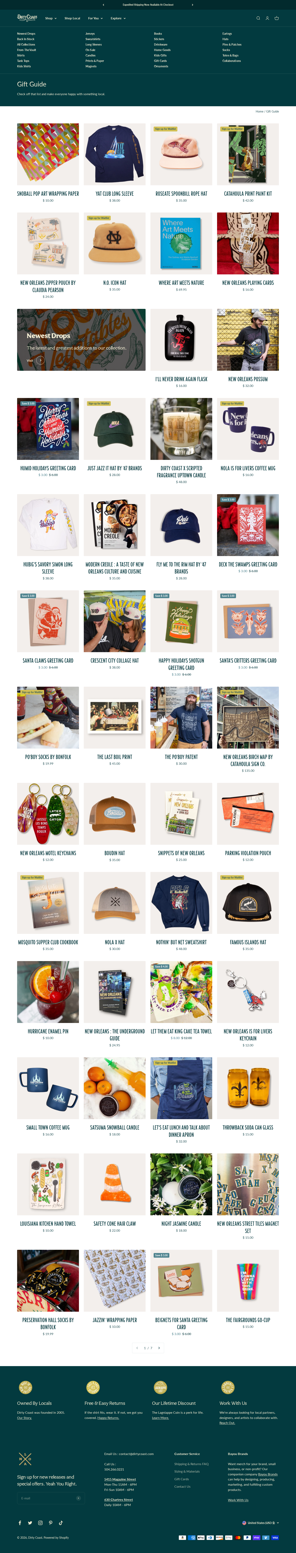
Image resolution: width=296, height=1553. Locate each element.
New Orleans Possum (248, 379)
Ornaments (161, 66)
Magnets (91, 66)
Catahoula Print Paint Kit (248, 193)
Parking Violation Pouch (248, 853)
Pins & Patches (232, 44)
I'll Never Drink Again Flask (181, 379)
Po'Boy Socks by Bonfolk (48, 757)
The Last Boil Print (114, 757)
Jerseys (90, 33)
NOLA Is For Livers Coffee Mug (248, 468)
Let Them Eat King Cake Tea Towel (181, 1031)
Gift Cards (160, 60)
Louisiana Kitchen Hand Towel (48, 1223)
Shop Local (72, 18)
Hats (226, 39)
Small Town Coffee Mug (48, 1127)
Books (158, 33)
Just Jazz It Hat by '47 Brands (114, 468)
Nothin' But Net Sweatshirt (181, 942)
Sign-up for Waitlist (165, 128)
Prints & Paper (95, 60)
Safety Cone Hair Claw (115, 1223)
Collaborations (232, 60)
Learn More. (160, 1418)
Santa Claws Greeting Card (48, 660)
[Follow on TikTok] (61, 1523)
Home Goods (162, 50)
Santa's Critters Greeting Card (248, 660)
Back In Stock (25, 39)
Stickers (159, 39)
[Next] (192, 5)
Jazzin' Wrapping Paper (115, 1320)
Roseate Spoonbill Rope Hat (181, 193)
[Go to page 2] (159, 1348)
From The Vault (26, 50)
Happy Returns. (108, 1418)
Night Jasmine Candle (181, 1223)
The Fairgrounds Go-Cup (248, 1320)
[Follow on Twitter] (30, 1523)
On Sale (90, 50)
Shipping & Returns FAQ (191, 1464)
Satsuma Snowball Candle (114, 1127)
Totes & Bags (230, 55)
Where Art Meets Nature (181, 282)
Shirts (21, 55)
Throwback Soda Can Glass (248, 1127)
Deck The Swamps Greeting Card (248, 564)
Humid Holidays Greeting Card (48, 468)
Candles (90, 55)
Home (259, 111)
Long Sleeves (94, 44)
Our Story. (24, 1418)
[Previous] (103, 5)
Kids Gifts (160, 55)
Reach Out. (227, 1423)
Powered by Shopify (56, 1537)
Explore (116, 18)
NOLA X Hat (115, 942)
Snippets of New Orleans (181, 853)
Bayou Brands (268, 1474)
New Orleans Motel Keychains (48, 853)
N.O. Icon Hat (114, 282)
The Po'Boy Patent (181, 757)
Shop (49, 18)
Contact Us (182, 1486)
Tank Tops (23, 60)
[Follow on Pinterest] (50, 1523)
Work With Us (238, 1500)
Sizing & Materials (187, 1471)
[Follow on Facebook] (20, 1523)
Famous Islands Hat (248, 942)
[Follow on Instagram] (40, 1523)
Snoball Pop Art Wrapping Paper (48, 193)
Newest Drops (26, 33)
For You (93, 18)
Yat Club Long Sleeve (115, 193)
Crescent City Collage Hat (115, 660)
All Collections (26, 44)
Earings (227, 33)
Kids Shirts (24, 66)
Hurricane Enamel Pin (48, 1031)
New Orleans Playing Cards (248, 282)
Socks (226, 50)
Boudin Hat (115, 853)
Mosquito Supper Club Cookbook (48, 942)
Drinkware (160, 44)
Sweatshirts (93, 39)
